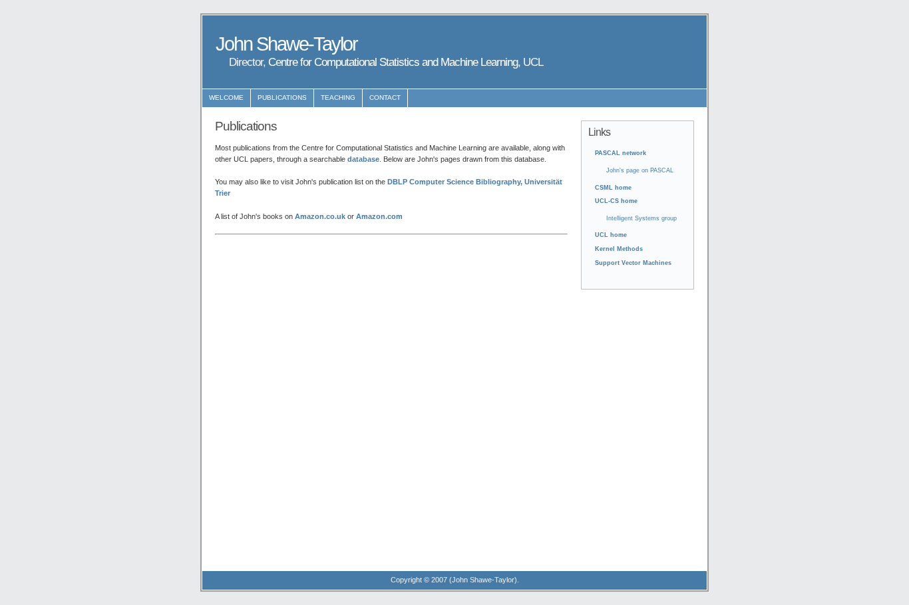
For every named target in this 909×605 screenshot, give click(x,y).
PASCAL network (620, 153)
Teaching (338, 97)
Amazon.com (379, 216)
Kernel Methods (619, 249)
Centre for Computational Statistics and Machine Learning (393, 62)
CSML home (613, 187)
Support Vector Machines (633, 263)
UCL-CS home (616, 201)
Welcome (226, 97)
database (363, 159)
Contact (385, 97)
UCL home (611, 235)
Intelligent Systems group (641, 218)
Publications (282, 97)
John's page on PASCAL (639, 170)
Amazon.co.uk (320, 216)
